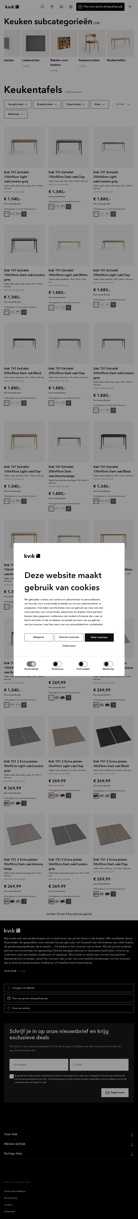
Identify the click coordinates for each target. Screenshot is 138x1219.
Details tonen (69, 646)
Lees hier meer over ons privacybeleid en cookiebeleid (73, 624)
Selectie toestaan (69, 637)
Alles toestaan (99, 637)
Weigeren (38, 637)
